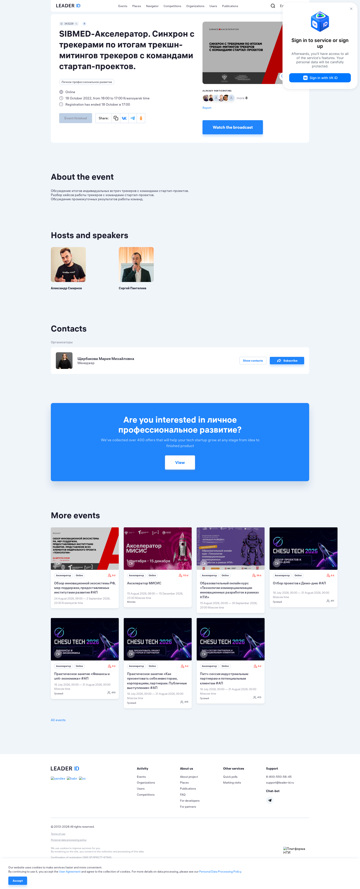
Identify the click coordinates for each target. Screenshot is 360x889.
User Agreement (70, 871)
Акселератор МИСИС (144, 583)
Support (272, 768)
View (180, 462)
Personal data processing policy (68, 839)
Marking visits (232, 782)
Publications (230, 6)
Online (79, 575)
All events (58, 720)
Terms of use (58, 833)
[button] (158, 769)
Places (136, 6)
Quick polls (230, 777)
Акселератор (63, 575)
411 (332, 600)
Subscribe (290, 360)
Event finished (75, 118)
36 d (258, 575)
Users (213, 6)
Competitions (172, 6)
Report (206, 108)
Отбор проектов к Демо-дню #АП (299, 583)
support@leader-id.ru (280, 782)
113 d (185, 575)
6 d (332, 575)
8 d (113, 575)
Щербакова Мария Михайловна (106, 358)
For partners (188, 807)
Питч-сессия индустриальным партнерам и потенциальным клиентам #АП (224, 678)
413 (259, 697)
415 (186, 701)
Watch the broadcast (233, 127)
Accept (18, 881)
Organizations (195, 6)
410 (113, 692)
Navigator (152, 6)
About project (189, 777)
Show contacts (253, 360)
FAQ (183, 794)
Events (122, 6)
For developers (190, 800)
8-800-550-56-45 (279, 777)
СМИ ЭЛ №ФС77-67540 (96, 857)
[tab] (158, 769)
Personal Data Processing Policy (220, 871)
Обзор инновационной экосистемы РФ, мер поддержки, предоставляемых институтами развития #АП (84, 588)
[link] (85, 567)
